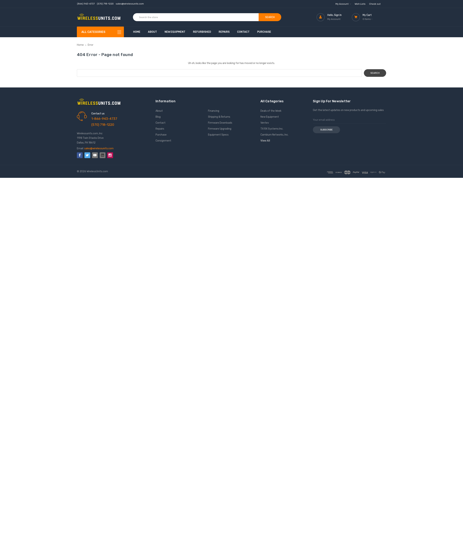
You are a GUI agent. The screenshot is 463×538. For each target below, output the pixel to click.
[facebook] (80, 155)
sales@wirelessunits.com (130, 3)
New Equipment (175, 31)
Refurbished (202, 31)
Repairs (224, 31)
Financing (213, 110)
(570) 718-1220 (105, 3)
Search (270, 17)
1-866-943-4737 (104, 119)
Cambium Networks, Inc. (274, 134)
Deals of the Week (270, 110)
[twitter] (87, 155)
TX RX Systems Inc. (271, 128)
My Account (342, 4)
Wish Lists (360, 4)
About (152, 31)
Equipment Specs (218, 134)
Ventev (264, 122)
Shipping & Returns (219, 116)
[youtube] (95, 155)
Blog (158, 116)
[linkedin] (102, 155)
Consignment (163, 140)
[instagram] (110, 155)
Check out (375, 4)
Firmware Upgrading (219, 128)
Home (136, 31)
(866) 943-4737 (86, 3)
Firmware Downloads (220, 122)
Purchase (264, 31)
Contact (243, 31)
